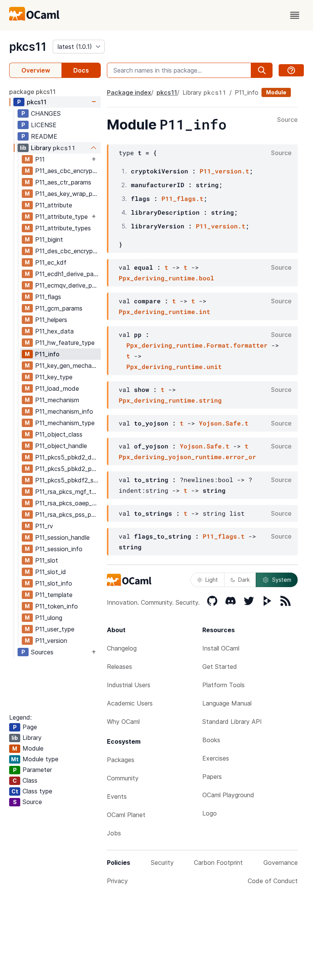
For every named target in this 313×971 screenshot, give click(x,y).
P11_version (51, 640)
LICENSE (43, 125)
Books (211, 740)
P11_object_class (58, 434)
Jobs (114, 833)
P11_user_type (54, 629)
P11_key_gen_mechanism (67, 365)
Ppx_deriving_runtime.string (170, 400)
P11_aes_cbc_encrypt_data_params (67, 171)
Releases (119, 666)
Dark (244, 579)
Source (287, 120)
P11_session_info (58, 549)
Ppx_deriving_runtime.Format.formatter (197, 345)
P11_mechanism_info (64, 411)
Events (117, 796)
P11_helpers (51, 320)
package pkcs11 (32, 91)
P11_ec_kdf (50, 262)
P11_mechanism (57, 400)
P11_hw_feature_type (65, 342)
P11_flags (48, 297)
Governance (280, 862)
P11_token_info (56, 606)
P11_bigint (49, 239)
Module (276, 92)
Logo (209, 813)
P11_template (54, 595)
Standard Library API (232, 721)
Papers (212, 776)
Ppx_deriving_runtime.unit (174, 367)
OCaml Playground (228, 795)
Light (211, 579)
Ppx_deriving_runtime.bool (166, 278)
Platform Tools (223, 685)
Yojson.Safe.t (223, 423)
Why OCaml (123, 721)
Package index (129, 92)
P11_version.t (224, 171)
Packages (120, 760)
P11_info (47, 354)
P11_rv (44, 526)
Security (162, 862)
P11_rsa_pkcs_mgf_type (67, 491)
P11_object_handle (61, 446)
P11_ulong (48, 617)
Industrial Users (128, 685)
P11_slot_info (53, 583)
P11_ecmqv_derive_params (67, 285)
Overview (35, 70)
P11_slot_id (50, 572)
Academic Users (130, 703)
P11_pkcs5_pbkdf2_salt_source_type (67, 480)
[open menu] (295, 15)
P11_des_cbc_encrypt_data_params (67, 251)
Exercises (215, 758)
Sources (42, 652)
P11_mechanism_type (65, 423)
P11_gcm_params (58, 308)
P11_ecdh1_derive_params (67, 274)
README (44, 136)
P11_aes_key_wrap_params (67, 193)
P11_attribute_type (61, 216)
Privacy (117, 881)
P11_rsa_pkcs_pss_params (67, 514)
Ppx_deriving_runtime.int (164, 311)
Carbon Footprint (218, 862)
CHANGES (46, 113)
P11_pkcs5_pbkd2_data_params (67, 457)
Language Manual (227, 703)
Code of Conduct (273, 881)
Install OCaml (220, 648)
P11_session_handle (62, 537)
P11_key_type (54, 377)
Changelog (122, 648)
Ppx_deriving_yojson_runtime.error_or (187, 457)
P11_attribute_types (63, 228)
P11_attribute (53, 205)
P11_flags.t (182, 198)
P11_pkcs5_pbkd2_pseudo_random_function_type (67, 469)
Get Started (219, 666)
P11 (40, 159)
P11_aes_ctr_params (63, 182)
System (281, 579)
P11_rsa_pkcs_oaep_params (67, 503)
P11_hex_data (54, 331)
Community (123, 778)
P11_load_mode (57, 388)
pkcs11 (28, 46)
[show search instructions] (291, 70)
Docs (81, 70)
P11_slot (46, 560)
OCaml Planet (126, 815)
